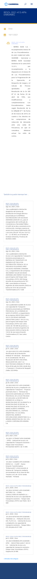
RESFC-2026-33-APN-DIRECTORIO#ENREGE (18, 486)
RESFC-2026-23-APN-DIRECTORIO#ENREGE (18, 536)
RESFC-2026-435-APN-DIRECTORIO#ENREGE (12, 248)
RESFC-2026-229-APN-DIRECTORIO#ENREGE (12, 456)
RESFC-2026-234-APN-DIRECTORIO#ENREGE (12, 433)
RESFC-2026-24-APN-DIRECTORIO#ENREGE (18, 512)
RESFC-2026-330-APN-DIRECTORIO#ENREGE (12, 380)
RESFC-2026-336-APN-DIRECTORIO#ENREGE (12, 346)
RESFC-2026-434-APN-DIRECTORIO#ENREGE (12, 299)
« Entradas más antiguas (11, 559)
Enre (17, 207)
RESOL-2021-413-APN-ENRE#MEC (18, 43)
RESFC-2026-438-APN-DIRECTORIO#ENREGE (12, 204)
